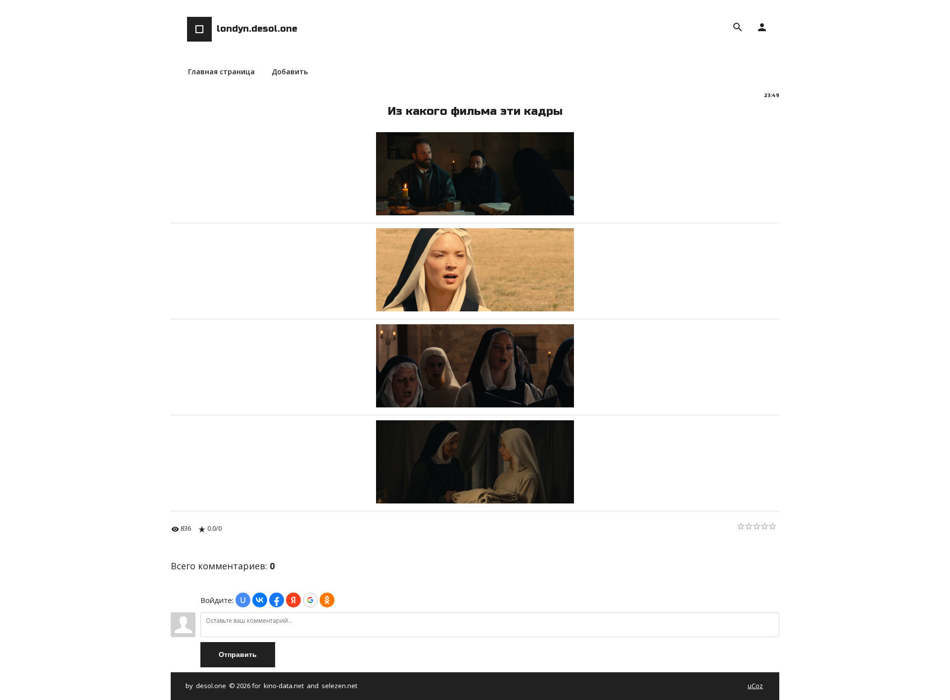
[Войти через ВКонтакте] (259, 600)
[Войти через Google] (310, 600)
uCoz (755, 685)
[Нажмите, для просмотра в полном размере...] (475, 212)
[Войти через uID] (243, 600)
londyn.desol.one (257, 28)
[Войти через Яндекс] (293, 600)
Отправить (238, 654)
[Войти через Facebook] (276, 600)
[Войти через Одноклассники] (327, 600)
